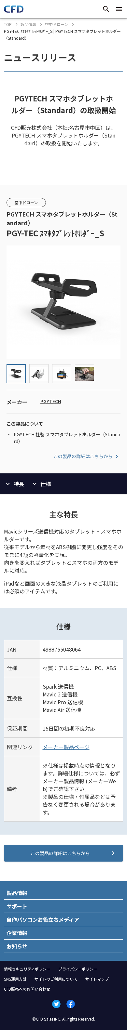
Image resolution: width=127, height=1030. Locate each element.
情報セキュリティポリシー (27, 968)
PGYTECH (50, 401)
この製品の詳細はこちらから (83, 456)
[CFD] (13, 10)
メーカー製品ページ (66, 747)
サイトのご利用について (56, 979)
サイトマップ (97, 979)
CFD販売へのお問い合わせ (27, 989)
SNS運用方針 (15, 979)
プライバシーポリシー (77, 968)
